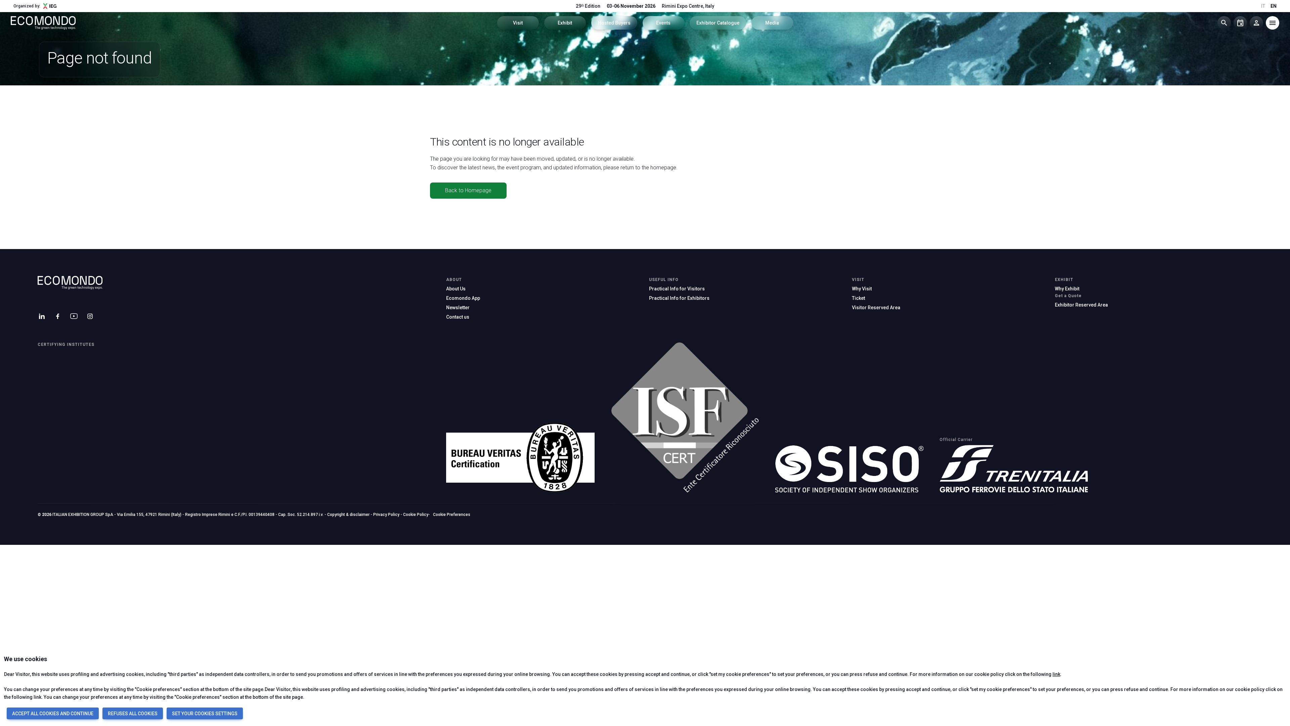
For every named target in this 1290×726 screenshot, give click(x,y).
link (1056, 674)
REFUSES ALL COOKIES (133, 713)
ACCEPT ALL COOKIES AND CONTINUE (52, 713)
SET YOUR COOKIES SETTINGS (205, 713)
